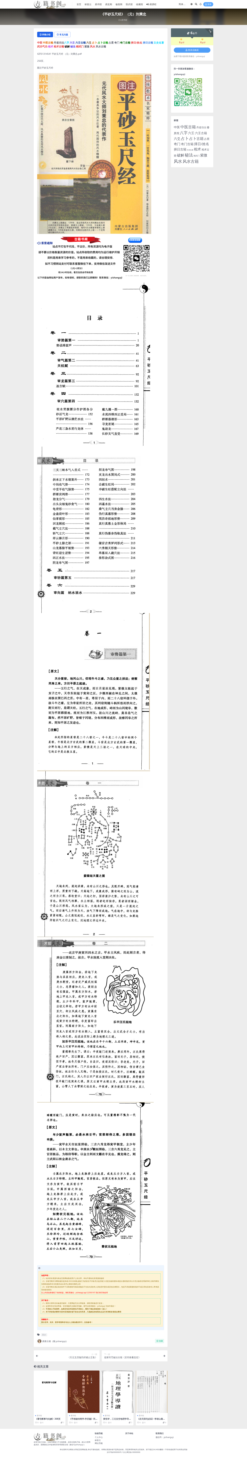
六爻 (177, 138)
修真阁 (118, 4)
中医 (177, 127)
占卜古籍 (196, 138)
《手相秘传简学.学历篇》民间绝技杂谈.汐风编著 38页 (83, 1420)
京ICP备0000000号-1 (115, 1452)
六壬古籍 (201, 133)
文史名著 (190, 150)
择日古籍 (180, 149)
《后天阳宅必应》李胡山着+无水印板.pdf (150, 1420)
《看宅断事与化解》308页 (47, 1418)
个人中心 (99, 1437)
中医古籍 (188, 126)
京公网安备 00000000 (131, 1452)
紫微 (203, 155)
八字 (184, 132)
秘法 (189, 155)
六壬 (191, 133)
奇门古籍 (187, 144)
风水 (44, 1334)
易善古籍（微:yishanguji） (55, 1341)
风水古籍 (191, 161)
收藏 (161, 1341)
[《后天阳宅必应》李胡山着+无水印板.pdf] (152, 1392)
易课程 (153, 4)
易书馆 (98, 4)
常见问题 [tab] (63, 34)
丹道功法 (201, 127)
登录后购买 (193, 50)
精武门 (197, 155)
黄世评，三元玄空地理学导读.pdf (117, 1420)
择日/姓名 (201, 144)
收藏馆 (139, 4)
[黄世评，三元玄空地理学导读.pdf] (118, 1392)
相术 (197, 149)
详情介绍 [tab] (46, 34)
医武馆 (129, 4)
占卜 (185, 138)
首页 (79, 4)
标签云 (88, 4)
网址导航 (99, 1443)
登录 (209, 4)
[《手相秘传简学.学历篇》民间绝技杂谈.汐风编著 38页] (83, 1392)
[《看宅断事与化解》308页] (49, 1392)
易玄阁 (108, 4)
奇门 (177, 144)
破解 (180, 155)
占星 (207, 139)
